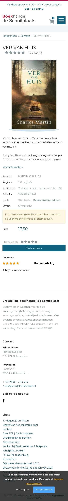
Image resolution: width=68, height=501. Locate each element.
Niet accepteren (23, 489)
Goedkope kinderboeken (16, 437)
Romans (25, 35)
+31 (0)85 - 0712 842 (16, 381)
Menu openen (61, 20)
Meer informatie (11, 167)
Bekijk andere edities (46, 200)
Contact (7, 429)
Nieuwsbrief (9, 459)
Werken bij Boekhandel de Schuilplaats (24, 446)
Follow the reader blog (15, 454)
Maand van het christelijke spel (20, 424)
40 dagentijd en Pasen (15, 420)
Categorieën (9, 35)
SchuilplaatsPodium (13, 450)
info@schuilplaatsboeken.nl (20, 386)
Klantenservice (10, 442)
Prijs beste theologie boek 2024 (20, 463)
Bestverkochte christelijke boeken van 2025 (27, 467)
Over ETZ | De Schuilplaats (17, 433)
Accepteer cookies (44, 489)
